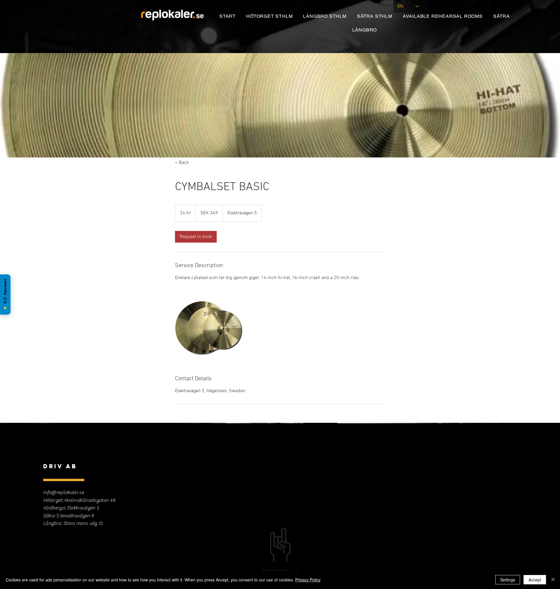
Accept (534, 580)
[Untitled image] (209, 328)
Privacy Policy (308, 580)
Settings (507, 580)
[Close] (553, 579)
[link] (196, 237)
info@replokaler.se (63, 492)
